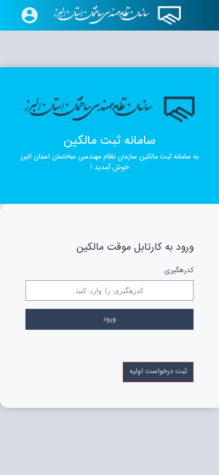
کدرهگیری (179, 271)
